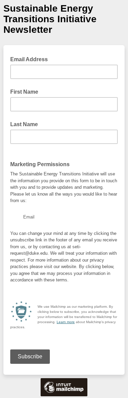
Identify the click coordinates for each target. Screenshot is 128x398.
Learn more (66, 322)
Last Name (24, 124)
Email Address (31, 59)
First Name (24, 92)
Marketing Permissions (40, 164)
